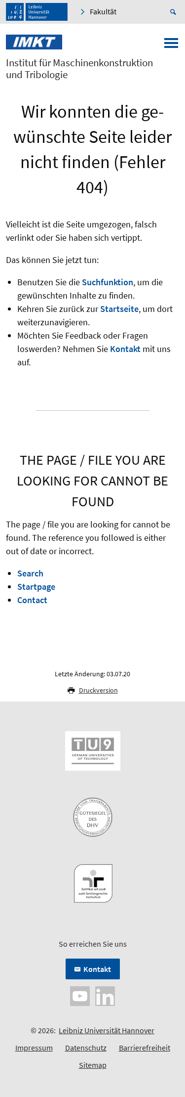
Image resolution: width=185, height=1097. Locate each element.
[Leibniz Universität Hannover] (37, 12)
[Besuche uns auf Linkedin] (105, 995)
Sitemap (93, 1065)
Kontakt (125, 348)
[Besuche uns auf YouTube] (80, 995)
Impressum (34, 1048)
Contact (32, 600)
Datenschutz (86, 1048)
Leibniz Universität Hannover (106, 1030)
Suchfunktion (107, 282)
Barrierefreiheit (144, 1048)
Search (30, 573)
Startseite (119, 308)
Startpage (36, 586)
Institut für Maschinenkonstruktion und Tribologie (79, 69)
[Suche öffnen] (174, 11)
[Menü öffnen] (171, 46)
